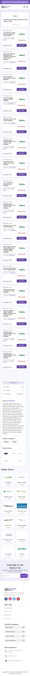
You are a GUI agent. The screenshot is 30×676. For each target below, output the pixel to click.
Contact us (7, 618)
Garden (14, 442)
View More (11, 104)
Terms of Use (8, 611)
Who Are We (7, 615)
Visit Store (14, 382)
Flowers (6, 442)
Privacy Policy (8, 608)
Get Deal (21, 45)
